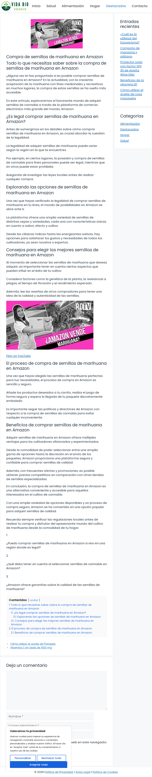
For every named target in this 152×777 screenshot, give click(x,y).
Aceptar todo (39, 764)
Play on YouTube (18, 356)
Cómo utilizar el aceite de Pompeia (33, 644)
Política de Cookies (105, 772)
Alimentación (73, 6)
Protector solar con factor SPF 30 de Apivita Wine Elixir (131, 68)
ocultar (34, 600)
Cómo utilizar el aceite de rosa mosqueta (131, 94)
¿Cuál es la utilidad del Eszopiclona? (130, 38)
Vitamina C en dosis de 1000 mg (31, 647)
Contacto (140, 6)
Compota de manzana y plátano (130, 52)
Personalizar (23, 758)
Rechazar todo (51, 758)
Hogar (95, 6)
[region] (38, 748)
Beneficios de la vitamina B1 (132, 82)
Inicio (36, 6)
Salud (51, 6)
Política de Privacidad (59, 772)
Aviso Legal (83, 772)
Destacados (116, 6)
